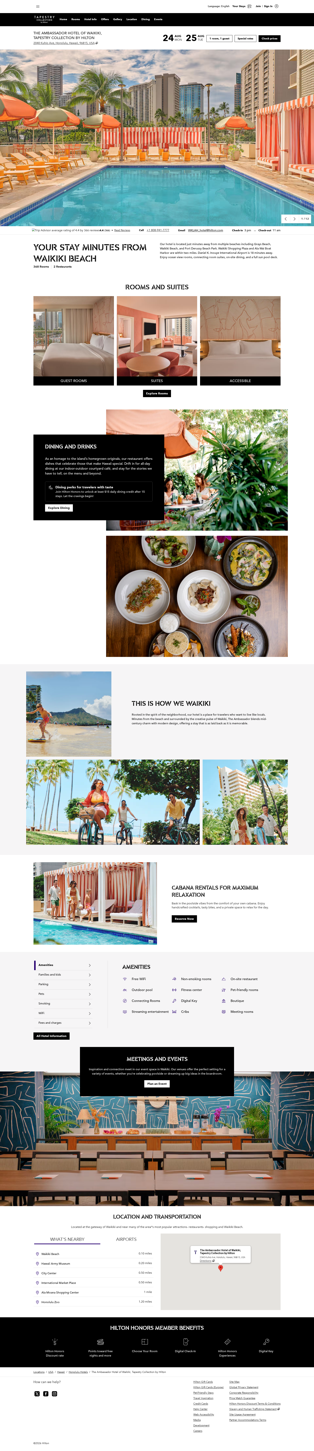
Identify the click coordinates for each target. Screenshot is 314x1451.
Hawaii (61, 1372)
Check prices (271, 38)
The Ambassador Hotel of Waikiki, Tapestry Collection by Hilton (129, 1372)
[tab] (63, 965)
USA (50, 1372)
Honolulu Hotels (78, 1372)
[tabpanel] (194, 994)
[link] (158, 230)
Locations (39, 1372)
